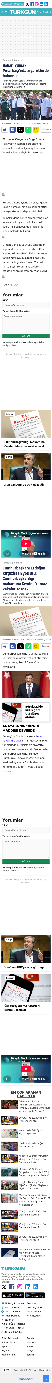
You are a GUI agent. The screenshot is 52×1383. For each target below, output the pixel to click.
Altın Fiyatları (34, 1315)
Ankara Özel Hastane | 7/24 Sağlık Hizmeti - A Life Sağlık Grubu (13, 1328)
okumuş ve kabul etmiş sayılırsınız (23, 344)
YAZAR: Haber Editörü (39, 123)
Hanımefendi (9, 1354)
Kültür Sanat (9, 1342)
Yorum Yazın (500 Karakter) (16, 311)
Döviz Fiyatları (34, 1307)
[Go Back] (46, 1378)
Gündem (18, 60)
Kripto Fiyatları (34, 1311)
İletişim (31, 1354)
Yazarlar (9, 1319)
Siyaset (6, 1350)
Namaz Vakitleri (13, 1311)
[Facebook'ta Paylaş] (13, 130)
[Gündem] (26, 423)
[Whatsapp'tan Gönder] (28, 130)
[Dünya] (26, 466)
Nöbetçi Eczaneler (15, 1303)
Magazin (31, 1342)
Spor (4, 1346)
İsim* (5, 299)
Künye (30, 1350)
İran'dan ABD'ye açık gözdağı (24, 485)
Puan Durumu (12, 1315)
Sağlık (30, 1346)
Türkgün (7, 60)
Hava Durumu (12, 1307)
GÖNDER (26, 336)
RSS (7, 1370)
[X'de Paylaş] (20, 130)
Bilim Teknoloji (10, 1338)
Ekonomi (31, 1303)
